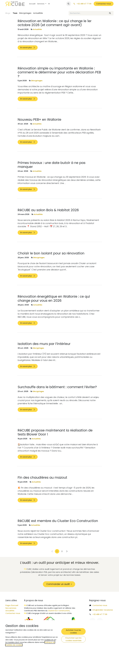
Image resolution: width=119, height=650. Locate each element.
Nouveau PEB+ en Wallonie (39, 119)
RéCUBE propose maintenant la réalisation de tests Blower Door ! (55, 432)
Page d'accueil (11, 605)
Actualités (37, 29)
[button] (68, 3)
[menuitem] (32, 4)
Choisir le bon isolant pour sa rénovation (51, 253)
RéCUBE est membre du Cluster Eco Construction (58, 521)
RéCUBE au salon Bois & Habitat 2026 (48, 210)
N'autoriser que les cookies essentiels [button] (73, 639)
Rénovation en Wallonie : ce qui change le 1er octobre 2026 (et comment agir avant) (54, 23)
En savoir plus (26, 47)
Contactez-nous (103, 3)
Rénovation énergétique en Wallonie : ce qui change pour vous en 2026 (54, 298)
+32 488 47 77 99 (100, 614)
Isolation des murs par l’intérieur (44, 344)
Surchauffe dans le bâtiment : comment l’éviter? (57, 387)
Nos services (10, 608)
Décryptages (36, 80)
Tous (15, 13)
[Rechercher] (110, 13)
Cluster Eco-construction (59, 610)
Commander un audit (58, 584)
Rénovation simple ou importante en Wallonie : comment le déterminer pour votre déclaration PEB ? (59, 72)
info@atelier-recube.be (103, 610)
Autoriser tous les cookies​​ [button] (73, 631)
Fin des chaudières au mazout (42, 477)
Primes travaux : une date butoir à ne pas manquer (51, 165)
